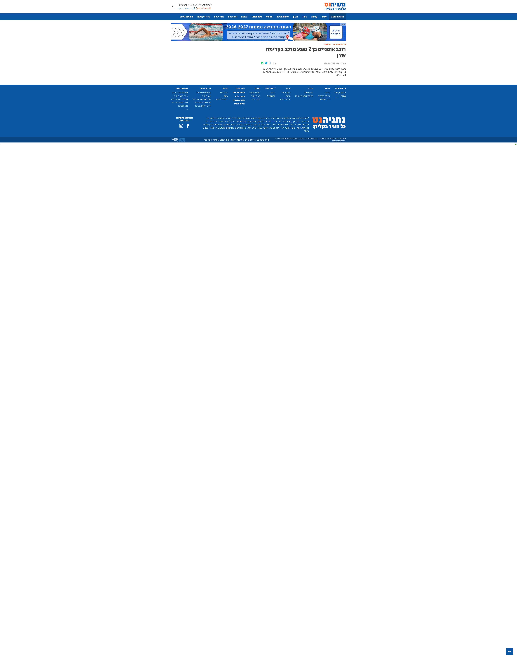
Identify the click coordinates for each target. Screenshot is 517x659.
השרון (324, 16)
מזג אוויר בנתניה (185, 8)
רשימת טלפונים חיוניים (179, 99)
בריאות (327, 92)
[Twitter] (266, 63)
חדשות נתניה (337, 16)
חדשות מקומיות (340, 92)
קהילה (314, 16)
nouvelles (219, 16)
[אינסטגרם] (181, 126)
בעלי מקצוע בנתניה (203, 92)
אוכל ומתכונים (285, 99)
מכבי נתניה (256, 99)
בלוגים (244, 16)
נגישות (215, 140)
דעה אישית (224, 92)
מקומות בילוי (271, 96)
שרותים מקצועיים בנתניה (202, 99)
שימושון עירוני (186, 16)
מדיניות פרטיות (236, 140)
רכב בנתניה (206, 96)
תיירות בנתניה (239, 104)
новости (232, 16)
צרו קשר (207, 140)
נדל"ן (304, 16)
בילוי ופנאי (257, 16)
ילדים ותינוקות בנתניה (203, 106)
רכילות (273, 92)
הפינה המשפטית (222, 99)
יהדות (226, 96)
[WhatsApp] (262, 63)
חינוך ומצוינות (325, 99)
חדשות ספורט (255, 92)
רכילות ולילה (283, 16)
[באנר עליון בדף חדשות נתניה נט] (258, 31)
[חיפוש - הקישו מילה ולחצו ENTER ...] (173, 6)
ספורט (269, 16)
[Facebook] (270, 63)
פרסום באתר (250, 140)
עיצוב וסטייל (286, 92)
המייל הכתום (202, 8)
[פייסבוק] (188, 126)
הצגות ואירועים (239, 92)
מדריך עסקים (203, 16)
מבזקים (343, 96)
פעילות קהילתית (324, 96)
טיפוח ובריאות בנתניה (203, 102)
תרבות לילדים (240, 96)
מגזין (295, 16)
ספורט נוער (255, 96)
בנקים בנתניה (183, 106)
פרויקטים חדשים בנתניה (304, 96)
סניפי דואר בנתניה (181, 96)
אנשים (288, 96)
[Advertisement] (236, 62)
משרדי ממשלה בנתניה (180, 102)
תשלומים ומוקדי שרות (180, 92)
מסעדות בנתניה (239, 100)
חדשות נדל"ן (308, 92)
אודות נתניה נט (263, 140)
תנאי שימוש (224, 140)
